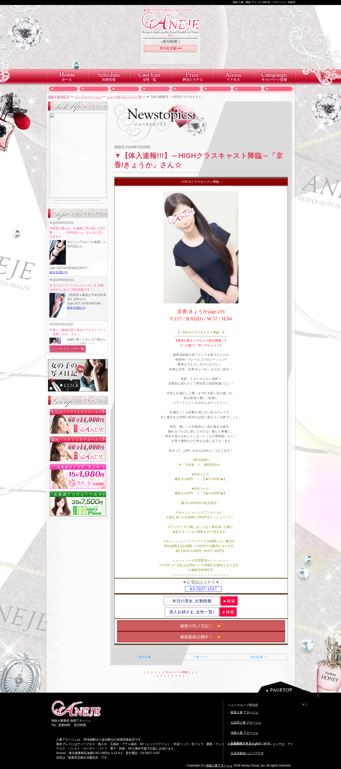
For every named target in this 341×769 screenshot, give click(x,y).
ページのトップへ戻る (286, 687)
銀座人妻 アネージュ (244, 712)
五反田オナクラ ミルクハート (250, 743)
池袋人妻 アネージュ (244, 733)
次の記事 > (259, 657)
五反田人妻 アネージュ (246, 722)
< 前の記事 (143, 657)
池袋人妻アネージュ (219, 765)
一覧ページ (200, 657)
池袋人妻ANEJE (59, 97)
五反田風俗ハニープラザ (247, 753)
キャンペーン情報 (176, 672)
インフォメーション (88, 97)
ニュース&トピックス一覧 (124, 97)
